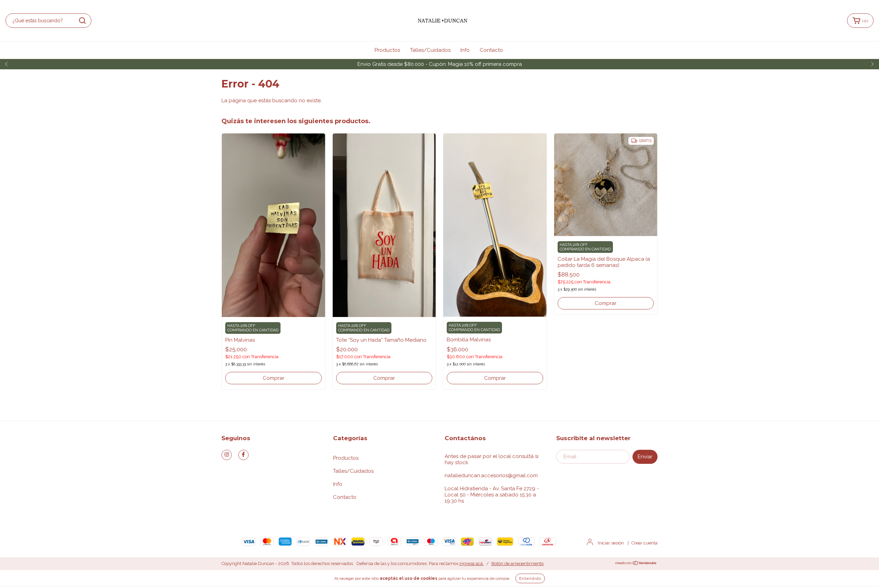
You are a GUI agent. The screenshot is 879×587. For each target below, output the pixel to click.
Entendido (530, 578)
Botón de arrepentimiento (517, 563)
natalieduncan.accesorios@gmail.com (491, 475)
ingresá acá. (471, 563)
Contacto (491, 50)
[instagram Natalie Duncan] (226, 455)
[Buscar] (82, 20)
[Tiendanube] (636, 563)
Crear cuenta (644, 542)
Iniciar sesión (611, 542)
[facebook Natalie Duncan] (243, 455)
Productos (387, 50)
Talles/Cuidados (430, 50)
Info (465, 50)
